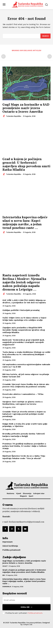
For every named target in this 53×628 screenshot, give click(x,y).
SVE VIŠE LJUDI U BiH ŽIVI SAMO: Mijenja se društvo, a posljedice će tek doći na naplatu (24, 301)
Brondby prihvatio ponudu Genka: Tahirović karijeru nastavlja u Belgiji (23, 435)
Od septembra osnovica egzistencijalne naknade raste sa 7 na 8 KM (26, 365)
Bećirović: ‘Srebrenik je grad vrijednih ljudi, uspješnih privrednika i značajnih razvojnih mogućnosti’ (23, 342)
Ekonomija (6, 586)
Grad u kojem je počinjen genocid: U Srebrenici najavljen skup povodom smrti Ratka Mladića (26, 164)
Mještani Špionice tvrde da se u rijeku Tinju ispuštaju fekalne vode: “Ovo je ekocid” (23, 457)
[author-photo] (4, 116)
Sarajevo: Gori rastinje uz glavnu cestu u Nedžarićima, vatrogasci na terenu (22, 402)
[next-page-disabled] (49, 56)
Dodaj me (25, 607)
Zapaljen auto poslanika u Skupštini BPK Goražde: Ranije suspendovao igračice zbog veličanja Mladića (23, 329)
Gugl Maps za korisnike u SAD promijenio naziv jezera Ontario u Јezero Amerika (25, 108)
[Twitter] (18, 529)
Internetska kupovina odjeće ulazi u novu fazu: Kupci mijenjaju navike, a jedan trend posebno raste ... (24, 222)
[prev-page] (3, 56)
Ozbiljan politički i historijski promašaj (20, 310)
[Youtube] (25, 529)
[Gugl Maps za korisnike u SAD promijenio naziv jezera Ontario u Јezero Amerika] (26, 83)
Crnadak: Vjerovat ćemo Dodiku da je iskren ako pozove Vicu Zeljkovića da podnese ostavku (25, 385)
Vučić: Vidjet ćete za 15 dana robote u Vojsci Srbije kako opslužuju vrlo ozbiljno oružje (24, 319)
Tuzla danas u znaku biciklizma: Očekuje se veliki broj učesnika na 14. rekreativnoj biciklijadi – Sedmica (26, 354)
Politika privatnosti (35, 613)
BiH (3, 575)
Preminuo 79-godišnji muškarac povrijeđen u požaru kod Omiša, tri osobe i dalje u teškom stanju (24, 446)
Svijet (5, 566)
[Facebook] (5, 529)
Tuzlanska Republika (13, 116)
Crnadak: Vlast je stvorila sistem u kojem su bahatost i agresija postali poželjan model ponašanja (24, 413)
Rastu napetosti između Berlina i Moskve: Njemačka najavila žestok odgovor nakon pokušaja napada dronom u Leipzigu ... (24, 282)
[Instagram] (12, 529)
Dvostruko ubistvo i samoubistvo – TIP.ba (22, 394)
